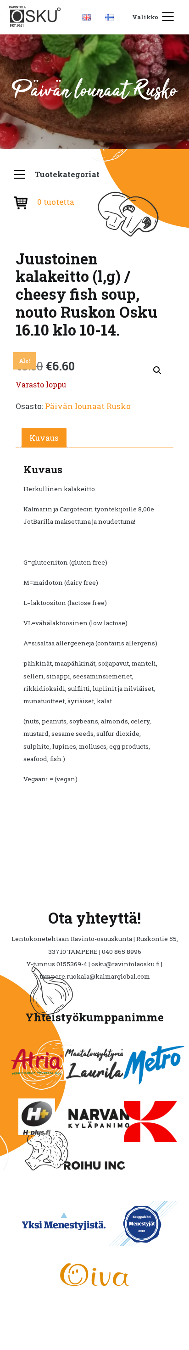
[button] (157, 370)
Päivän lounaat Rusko (88, 406)
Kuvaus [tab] (44, 437)
